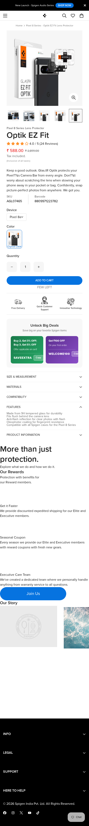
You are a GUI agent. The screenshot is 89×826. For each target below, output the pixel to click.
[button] (81, 15)
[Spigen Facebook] (4, 812)
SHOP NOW (64, 5)
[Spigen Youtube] (29, 812)
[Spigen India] (44, 15)
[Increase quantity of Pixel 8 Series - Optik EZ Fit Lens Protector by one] (39, 267)
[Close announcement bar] (85, 5)
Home (19, 25)
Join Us (33, 593)
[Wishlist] (73, 15)
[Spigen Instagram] (13, 812)
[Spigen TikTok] (38, 812)
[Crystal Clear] (14, 237)
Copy (38, 357)
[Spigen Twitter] (21, 812)
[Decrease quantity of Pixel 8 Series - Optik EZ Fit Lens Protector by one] (12, 267)
